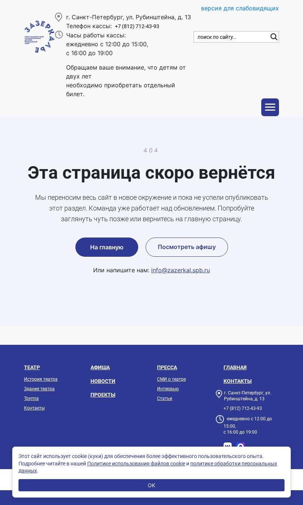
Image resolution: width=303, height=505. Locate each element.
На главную (106, 247)
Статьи (164, 398)
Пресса (167, 367)
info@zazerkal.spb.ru (180, 270)
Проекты (103, 395)
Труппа (31, 398)
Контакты (34, 408)
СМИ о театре (171, 379)
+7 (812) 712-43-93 (137, 26)
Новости (103, 381)
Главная (235, 367)
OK (151, 485)
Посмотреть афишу (187, 246)
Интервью (168, 388)
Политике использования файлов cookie (136, 464)
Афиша (100, 367)
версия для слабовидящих (240, 8)
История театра (41, 379)
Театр (32, 367)
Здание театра (39, 388)
